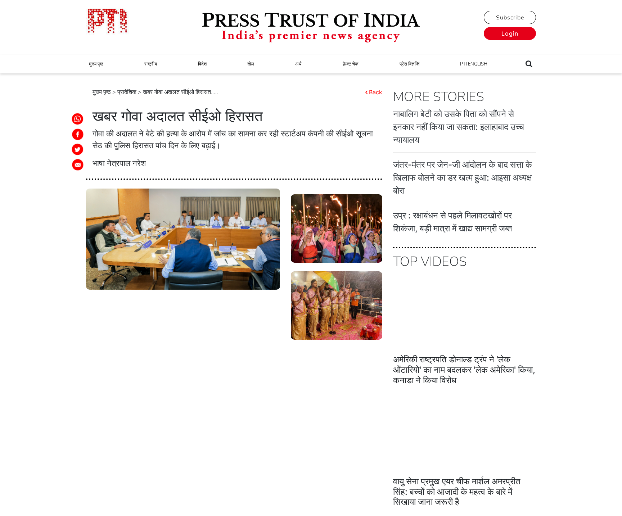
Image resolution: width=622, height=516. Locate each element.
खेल (250, 64)
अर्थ (298, 64)
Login (509, 33)
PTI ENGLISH (473, 64)
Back (375, 92)
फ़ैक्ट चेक (351, 64)
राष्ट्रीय (150, 64)
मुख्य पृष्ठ (96, 64)
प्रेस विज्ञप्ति (409, 64)
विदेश (202, 64)
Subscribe (510, 18)
